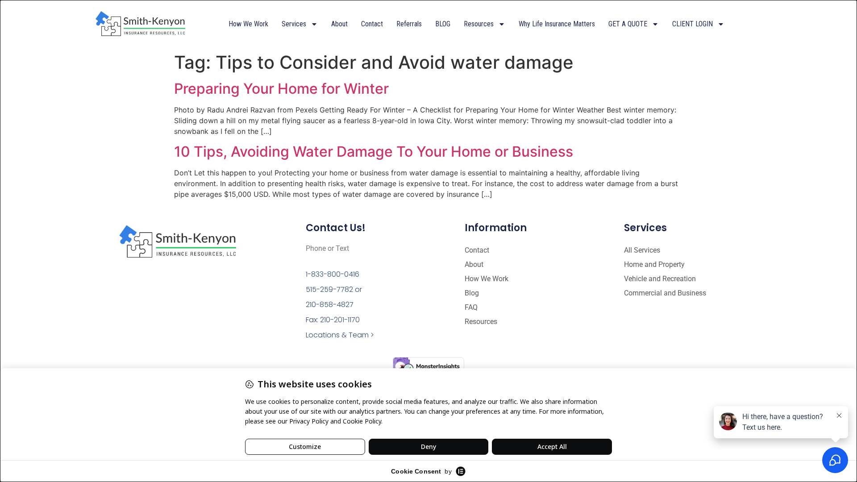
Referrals (409, 24)
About (339, 24)
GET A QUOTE (627, 24)
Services (294, 24)
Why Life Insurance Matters (557, 24)
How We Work (248, 24)
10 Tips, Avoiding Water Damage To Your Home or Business (373, 151)
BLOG (442, 24)
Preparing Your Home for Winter (281, 88)
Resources (479, 24)
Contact (372, 24)
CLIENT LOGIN (692, 24)
